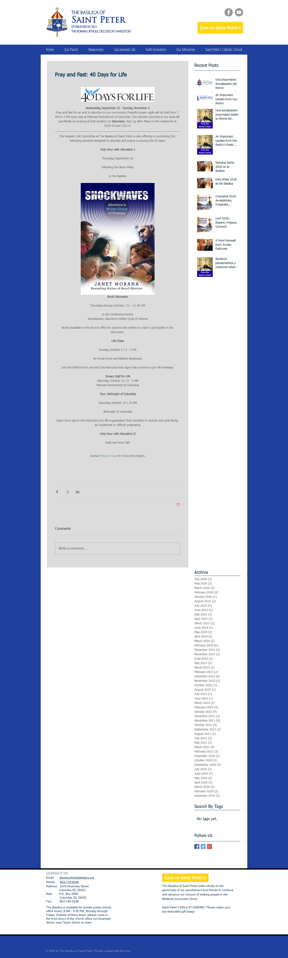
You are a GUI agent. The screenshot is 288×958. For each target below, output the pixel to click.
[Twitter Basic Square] (203, 846)
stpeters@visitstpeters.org (76, 877)
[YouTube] (239, 12)
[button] (71, 50)
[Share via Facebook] (57, 492)
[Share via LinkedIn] (78, 492)
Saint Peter (98, 20)
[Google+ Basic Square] (209, 846)
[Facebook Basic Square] (196, 846)
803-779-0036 (69, 882)
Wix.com (125, 951)
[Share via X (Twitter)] (67, 492)
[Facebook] (229, 12)
